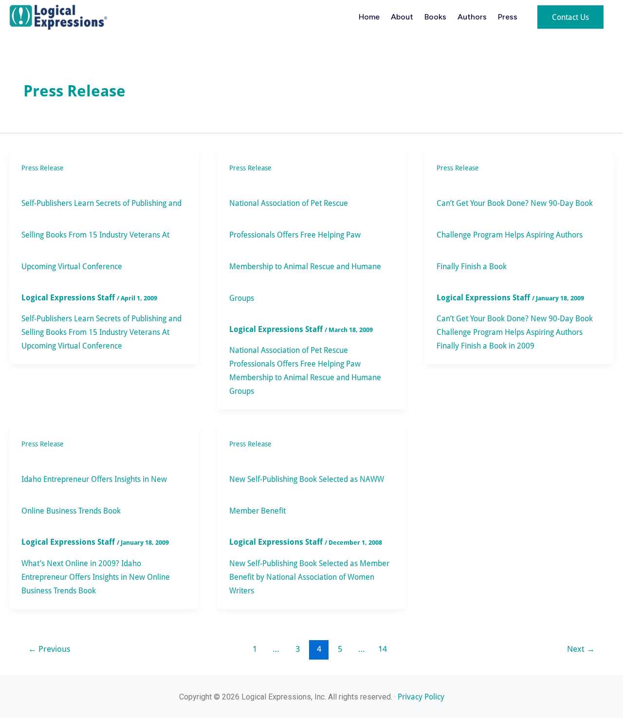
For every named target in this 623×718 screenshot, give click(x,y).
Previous (49, 648)
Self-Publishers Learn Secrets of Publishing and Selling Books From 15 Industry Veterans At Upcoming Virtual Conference (101, 234)
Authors (472, 16)
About (402, 16)
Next (581, 648)
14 (382, 648)
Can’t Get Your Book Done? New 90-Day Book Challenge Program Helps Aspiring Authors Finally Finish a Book (515, 234)
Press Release (42, 167)
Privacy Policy (421, 696)
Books (435, 16)
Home (369, 16)
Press (507, 16)
